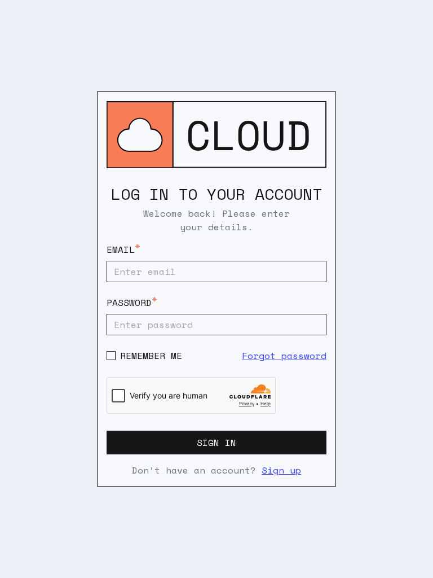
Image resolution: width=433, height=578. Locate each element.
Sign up (281, 470)
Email (121, 249)
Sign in (216, 442)
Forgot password (284, 355)
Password (129, 302)
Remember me (151, 355)
